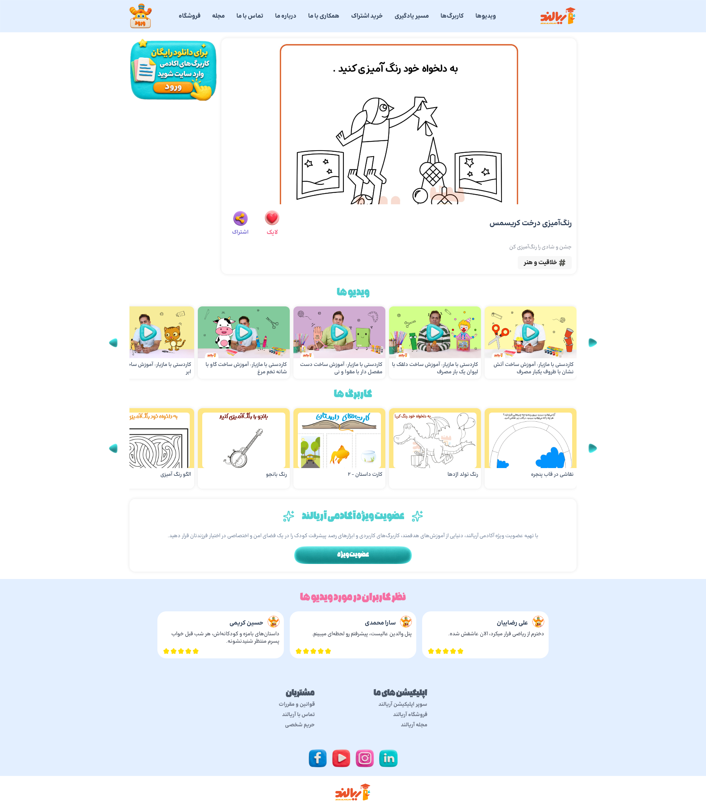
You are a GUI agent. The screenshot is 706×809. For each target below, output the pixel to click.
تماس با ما (249, 16)
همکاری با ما (323, 16)
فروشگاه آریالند (410, 715)
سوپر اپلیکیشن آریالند (402, 704)
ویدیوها (485, 16)
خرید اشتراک (367, 16)
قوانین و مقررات (297, 704)
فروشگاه (189, 16)
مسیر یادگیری (412, 16)
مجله (218, 16)
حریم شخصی (300, 725)
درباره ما (285, 16)
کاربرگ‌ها (452, 16)
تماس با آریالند (298, 715)
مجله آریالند (414, 725)
